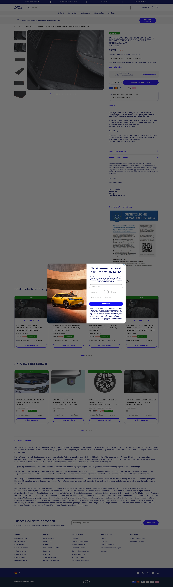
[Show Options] (121, 298)
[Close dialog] (124, 265)
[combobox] (105, 298)
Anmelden (106, 304)
